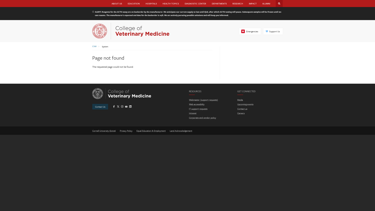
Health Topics (171, 3)
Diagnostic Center (195, 3)
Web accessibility (196, 104)
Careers (241, 113)
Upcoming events (245, 104)
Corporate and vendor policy (202, 117)
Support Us (274, 31)
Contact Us (100, 106)
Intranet (192, 113)
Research (237, 3)
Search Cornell (279, 3)
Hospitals (151, 3)
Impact (253, 3)
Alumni (266, 3)
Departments (219, 3)
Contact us (242, 108)
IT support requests (198, 108)
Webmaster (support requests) (203, 99)
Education (134, 3)
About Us (117, 3)
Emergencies (252, 31)
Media (240, 99)
